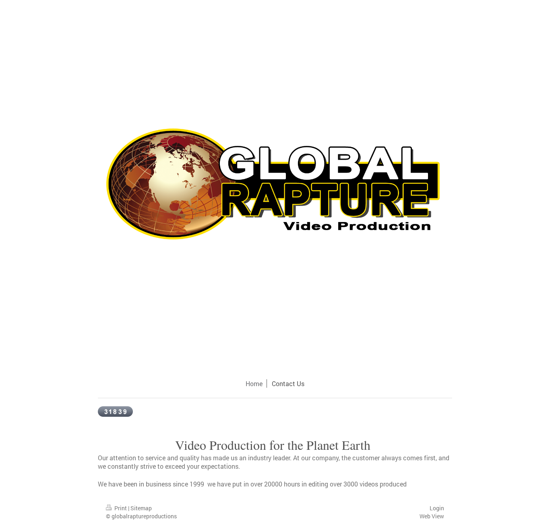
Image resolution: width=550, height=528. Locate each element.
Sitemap (141, 508)
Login (437, 508)
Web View (432, 516)
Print (120, 508)
